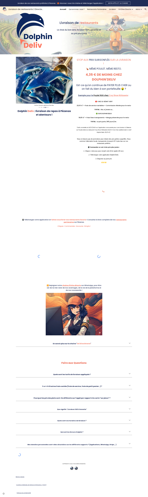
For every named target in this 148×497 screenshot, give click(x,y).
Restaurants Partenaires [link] (96, 9)
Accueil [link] (63, 9)
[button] (145, 9)
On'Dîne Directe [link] (124, 9)
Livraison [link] (112, 9)
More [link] (138, 9)
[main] (79, 24)
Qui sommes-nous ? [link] (76, 9)
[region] (74, 3)
